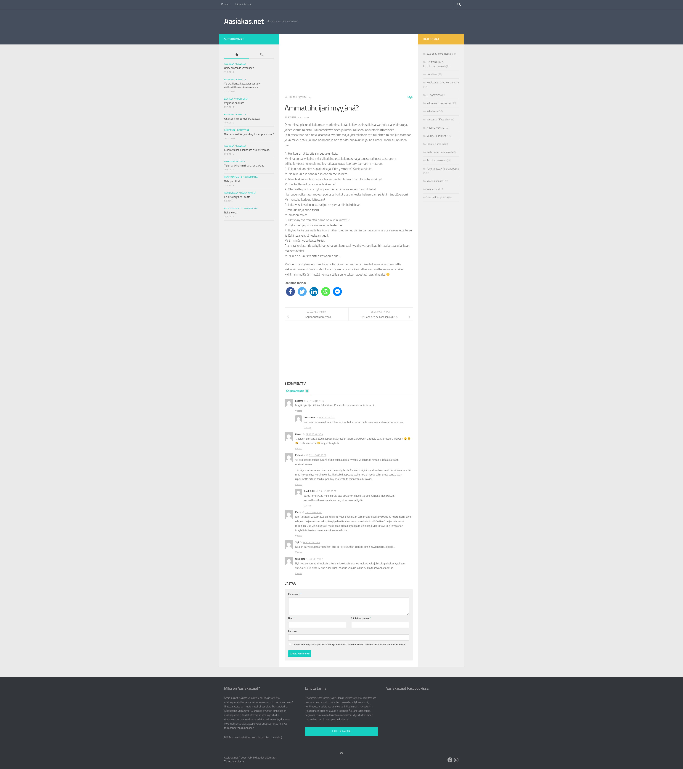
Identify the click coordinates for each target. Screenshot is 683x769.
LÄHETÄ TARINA (341, 731)
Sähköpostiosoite (361, 618)
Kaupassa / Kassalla (298, 97)
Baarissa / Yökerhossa (236, 99)
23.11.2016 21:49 (311, 542)
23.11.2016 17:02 (327, 491)
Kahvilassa (432, 111)
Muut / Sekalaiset (436, 136)
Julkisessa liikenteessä (236, 130)
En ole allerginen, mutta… (238, 197)
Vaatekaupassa (435, 181)
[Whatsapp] (325, 291)
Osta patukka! (232, 181)
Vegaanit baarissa (234, 103)
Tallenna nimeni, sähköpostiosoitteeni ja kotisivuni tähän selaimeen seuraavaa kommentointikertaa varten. (349, 644)
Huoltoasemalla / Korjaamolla (241, 177)
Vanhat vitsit (433, 189)
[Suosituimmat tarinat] (236, 55)
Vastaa (298, 410)
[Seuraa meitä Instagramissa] (456, 759)
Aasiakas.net (244, 21)
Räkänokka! (230, 212)
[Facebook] (290, 291)
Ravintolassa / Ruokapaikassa (240, 193)
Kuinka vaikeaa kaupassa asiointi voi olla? (247, 150)
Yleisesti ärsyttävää (437, 197)
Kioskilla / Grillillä (435, 127)
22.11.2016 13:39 (314, 434)
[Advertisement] (349, 62)
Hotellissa (432, 74)
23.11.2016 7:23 (327, 417)
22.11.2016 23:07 (317, 455)
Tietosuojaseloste (234, 761)
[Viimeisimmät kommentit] (261, 55)
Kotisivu (292, 631)
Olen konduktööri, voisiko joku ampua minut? (249, 134)
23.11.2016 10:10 (313, 512)
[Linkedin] (313, 291)
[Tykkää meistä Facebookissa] (450, 759)
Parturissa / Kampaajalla (440, 152)
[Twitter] (302, 291)
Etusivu (225, 4)
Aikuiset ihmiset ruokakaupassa (242, 118)
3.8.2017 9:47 (316, 559)
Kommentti (295, 594)
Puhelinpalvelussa (234, 161)
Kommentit (299, 391)
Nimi (291, 618)
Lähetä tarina (243, 4)
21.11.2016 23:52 (315, 401)
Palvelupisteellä (435, 144)
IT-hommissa (434, 95)
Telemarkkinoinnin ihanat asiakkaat (244, 165)
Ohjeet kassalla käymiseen (239, 68)
